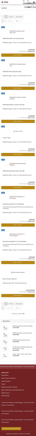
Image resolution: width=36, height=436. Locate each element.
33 (17, 21)
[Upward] (31, 433)
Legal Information (5, 381)
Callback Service (5, 393)
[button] (2, 17)
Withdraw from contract (11, 428)
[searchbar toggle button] (25, 2)
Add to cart (18, 225)
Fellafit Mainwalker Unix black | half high (13, 104)
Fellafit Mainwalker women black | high (13, 38)
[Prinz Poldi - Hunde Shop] (4, 2)
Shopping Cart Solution (12, 433)
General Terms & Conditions (8, 378)
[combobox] (11, 17)
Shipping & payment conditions (9, 387)
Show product (18, 55)
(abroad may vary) (27, 42)
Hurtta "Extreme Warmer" (10, 279)
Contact (3, 384)
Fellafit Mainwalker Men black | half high (14, 171)
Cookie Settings (5, 395)
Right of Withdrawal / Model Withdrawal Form (12, 390)
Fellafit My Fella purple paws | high (12, 71)
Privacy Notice (4, 375)
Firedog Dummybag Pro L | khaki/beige (13, 204)
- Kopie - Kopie (6, 137)
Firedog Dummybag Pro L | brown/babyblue (14, 241)
